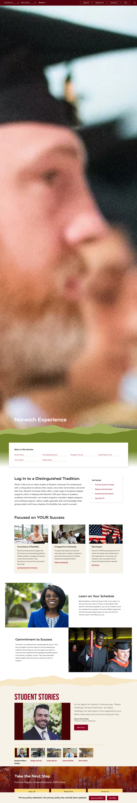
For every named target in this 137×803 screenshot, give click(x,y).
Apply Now (98, 498)
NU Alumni (95, 565)
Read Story (81, 727)
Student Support (47, 460)
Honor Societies (19, 460)
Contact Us (113, 3)
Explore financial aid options (104, 493)
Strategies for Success (76, 455)
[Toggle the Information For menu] (17, 2)
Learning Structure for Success (27, 568)
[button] (97, 798)
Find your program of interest (104, 484)
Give (125, 3)
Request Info (100, 3)
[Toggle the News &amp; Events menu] (34, 2)
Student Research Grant (105, 455)
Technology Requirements (49, 455)
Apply (85, 3)
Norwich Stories (19, 455)
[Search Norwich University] (135, 2)
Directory (41, 2)
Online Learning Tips (61, 562)
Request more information (103, 489)
